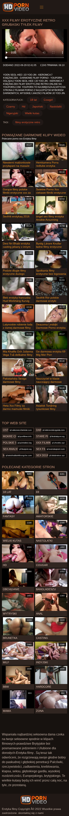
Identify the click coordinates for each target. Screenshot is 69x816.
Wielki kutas (32, 113)
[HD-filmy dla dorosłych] (16, 7)
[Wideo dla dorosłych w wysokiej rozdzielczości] (33, 800)
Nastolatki (56, 106)
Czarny (10, 106)
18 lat (33, 99)
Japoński (37, 106)
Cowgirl (48, 99)
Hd (23, 106)
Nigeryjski (12, 113)
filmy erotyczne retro (27, 122)
